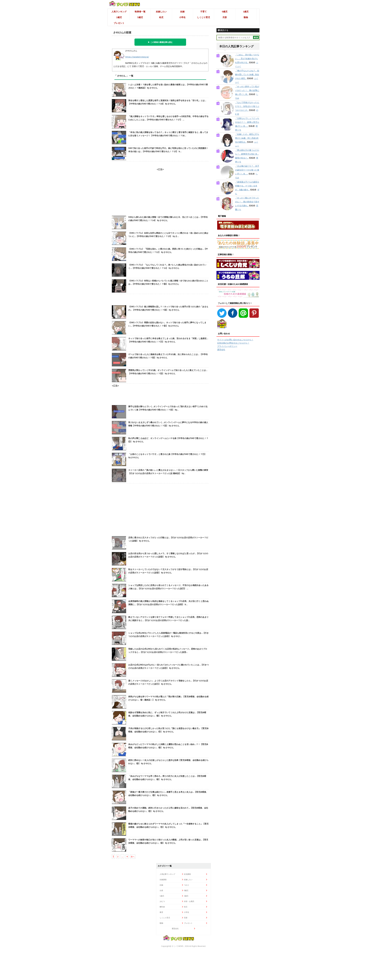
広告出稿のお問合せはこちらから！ (233, 343)
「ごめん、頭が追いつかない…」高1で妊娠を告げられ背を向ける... (247, 58)
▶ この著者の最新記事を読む (160, 42)
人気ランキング (119, 11)
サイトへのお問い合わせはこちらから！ (235, 339)
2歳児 (119, 17)
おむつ (162, 901)
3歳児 (140, 17)
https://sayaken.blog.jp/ (137, 57)
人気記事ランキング (167, 874)
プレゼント (119, 23)
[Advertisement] (160, 510)
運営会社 (221, 349)
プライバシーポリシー (227, 346)
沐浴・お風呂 (189, 901)
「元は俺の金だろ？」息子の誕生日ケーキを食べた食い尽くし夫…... (247, 170)
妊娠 (182, 11)
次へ (132, 856)
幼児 (161, 17)
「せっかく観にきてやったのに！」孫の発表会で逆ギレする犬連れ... (247, 202)
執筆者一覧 (140, 11)
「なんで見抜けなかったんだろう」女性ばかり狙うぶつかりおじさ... (247, 106)
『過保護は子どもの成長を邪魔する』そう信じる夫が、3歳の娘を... (247, 186)
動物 (246, 17)
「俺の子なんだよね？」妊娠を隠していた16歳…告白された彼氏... (247, 74)
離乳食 (162, 907)
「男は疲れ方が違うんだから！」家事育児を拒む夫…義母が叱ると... (247, 154)
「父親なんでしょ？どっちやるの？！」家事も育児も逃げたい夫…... (247, 122)
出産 (161, 890)
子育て (203, 11)
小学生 (182, 17)
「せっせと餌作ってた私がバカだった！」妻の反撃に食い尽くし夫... (247, 90)
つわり (186, 885)
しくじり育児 (203, 17)
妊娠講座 (163, 879)
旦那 (224, 17)
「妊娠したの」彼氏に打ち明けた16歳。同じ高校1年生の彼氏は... (247, 138)
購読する (224, 30)
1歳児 (246, 11)
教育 (161, 912)
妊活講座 (187, 874)
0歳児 (225, 11)
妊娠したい (161, 11)
